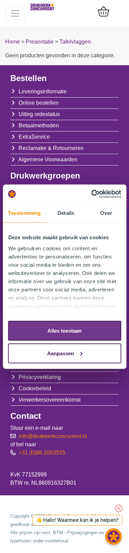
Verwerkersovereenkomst (49, 400)
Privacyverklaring (40, 377)
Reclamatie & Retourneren (51, 148)
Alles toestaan (64, 331)
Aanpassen (60, 353)
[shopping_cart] (103, 12)
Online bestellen (38, 103)
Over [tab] (106, 213)
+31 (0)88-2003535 (42, 453)
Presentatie (40, 42)
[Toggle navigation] (15, 13)
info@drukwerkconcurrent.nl (53, 436)
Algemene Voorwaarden (47, 159)
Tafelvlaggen (75, 42)
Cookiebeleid (35, 388)
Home (13, 42)
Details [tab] (65, 213)
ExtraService (34, 137)
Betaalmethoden (39, 125)
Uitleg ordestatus (39, 114)
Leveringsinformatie (43, 91)
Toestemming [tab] (24, 213)
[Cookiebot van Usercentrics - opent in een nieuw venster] (92, 193)
